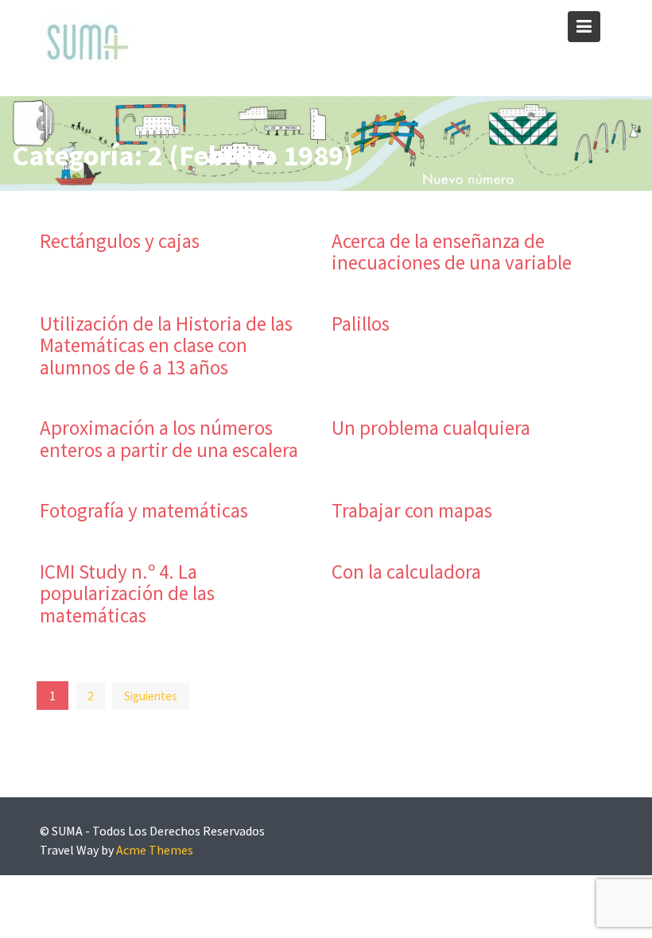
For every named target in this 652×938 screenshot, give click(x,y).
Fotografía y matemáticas (144, 510)
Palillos (361, 323)
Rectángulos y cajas (120, 241)
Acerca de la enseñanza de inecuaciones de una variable (452, 252)
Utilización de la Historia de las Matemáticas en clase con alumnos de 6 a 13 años (166, 345)
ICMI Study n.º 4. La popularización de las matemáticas (127, 593)
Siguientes (150, 696)
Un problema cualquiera (431, 427)
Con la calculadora (406, 571)
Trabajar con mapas (412, 510)
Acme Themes (154, 850)
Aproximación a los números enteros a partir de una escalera (169, 439)
